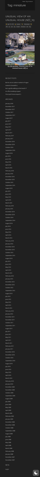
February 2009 (9, 416)
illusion (18, 26)
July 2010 (7, 366)
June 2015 (8, 194)
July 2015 (7, 191)
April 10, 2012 (10, 24)
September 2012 (10, 290)
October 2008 (9, 428)
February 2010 (9, 381)
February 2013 (9, 276)
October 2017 (9, 112)
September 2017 (10, 115)
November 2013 (10, 249)
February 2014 (9, 241)
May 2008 (8, 442)
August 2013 (9, 258)
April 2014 (8, 235)
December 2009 (10, 387)
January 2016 (9, 174)
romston (18, 24)
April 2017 (8, 130)
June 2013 (8, 264)
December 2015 (10, 176)
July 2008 (7, 436)
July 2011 (7, 331)
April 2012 (8, 305)
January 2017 (9, 138)
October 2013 (9, 252)
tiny (30, 26)
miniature (23, 26)
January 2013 (9, 279)
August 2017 (9, 118)
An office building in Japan (13, 91)
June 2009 (8, 404)
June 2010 (8, 369)
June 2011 (8, 334)
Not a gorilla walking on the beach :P (16, 88)
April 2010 (8, 375)
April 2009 (8, 410)
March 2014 (8, 238)
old (27, 26)
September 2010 (10, 360)
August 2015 (9, 188)
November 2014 (10, 214)
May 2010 (8, 372)
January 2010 (9, 384)
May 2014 (8, 232)
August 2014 (9, 223)
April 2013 (8, 270)
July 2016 (7, 156)
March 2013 (8, 273)
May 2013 (8, 267)
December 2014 (10, 211)
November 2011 (10, 320)
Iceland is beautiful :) (11, 85)
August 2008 (9, 434)
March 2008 (8, 448)
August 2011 (9, 328)
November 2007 (10, 460)
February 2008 (9, 451)
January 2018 (9, 103)
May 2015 (8, 197)
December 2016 (10, 141)
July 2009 (7, 401)
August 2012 (9, 293)
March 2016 (8, 168)
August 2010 (9, 363)
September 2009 (10, 396)
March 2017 (8, 133)
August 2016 (9, 153)
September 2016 (10, 150)
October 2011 (9, 323)
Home (23, 1)
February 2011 (9, 346)
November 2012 (10, 285)
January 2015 (9, 209)
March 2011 (8, 343)
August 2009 (9, 398)
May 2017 (8, 127)
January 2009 (9, 419)
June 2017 (8, 124)
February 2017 (9, 136)
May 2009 (8, 407)
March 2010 (8, 378)
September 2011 (10, 325)
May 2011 (8, 337)
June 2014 (8, 229)
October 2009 (9, 393)
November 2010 (10, 355)
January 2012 (9, 314)
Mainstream (27, 24)
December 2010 (10, 352)
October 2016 (9, 147)
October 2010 (9, 358)
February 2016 (9, 171)
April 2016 (8, 165)
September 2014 (10, 220)
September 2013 (10, 255)
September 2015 (10, 185)
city (14, 26)
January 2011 (9, 349)
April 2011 (8, 340)
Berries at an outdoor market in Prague (16, 82)
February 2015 (9, 206)
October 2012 (9, 287)
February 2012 (9, 311)
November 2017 (10, 109)
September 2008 (10, 431)
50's (7, 26)
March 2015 (8, 203)
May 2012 (8, 302)
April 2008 (8, 445)
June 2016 (8, 159)
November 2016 (10, 144)
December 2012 (10, 282)
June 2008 (8, 439)
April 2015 (8, 200)
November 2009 (10, 390)
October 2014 (9, 217)
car (9, 26)
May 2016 (8, 162)
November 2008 (10, 425)
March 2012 (8, 308)
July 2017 (7, 121)
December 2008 (10, 422)
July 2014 (7, 226)
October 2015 (9, 182)
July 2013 (7, 261)
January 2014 (9, 244)
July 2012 (7, 296)
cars (12, 26)
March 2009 (8, 413)
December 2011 (10, 317)
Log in (7, 469)
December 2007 (10, 457)
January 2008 (9, 454)
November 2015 (10, 179)
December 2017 (10, 106)
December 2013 (10, 247)
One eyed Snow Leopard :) (13, 94)
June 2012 (8, 299)
